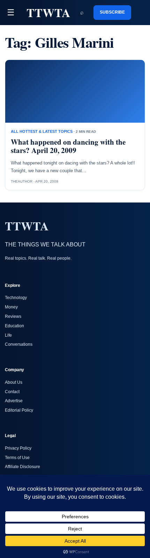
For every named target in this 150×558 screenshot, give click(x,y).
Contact (12, 391)
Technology (16, 297)
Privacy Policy (18, 448)
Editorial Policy (19, 410)
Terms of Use (17, 457)
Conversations (18, 344)
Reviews (13, 316)
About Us (13, 382)
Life (8, 335)
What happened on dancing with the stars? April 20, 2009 (68, 146)
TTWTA (48, 12)
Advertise (14, 400)
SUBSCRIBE (112, 12)
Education (14, 325)
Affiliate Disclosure (22, 466)
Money (11, 307)
